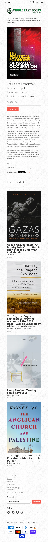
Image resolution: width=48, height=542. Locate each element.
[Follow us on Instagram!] (22, 513)
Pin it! (28, 172)
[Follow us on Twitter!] (13, 513)
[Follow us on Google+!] (18, 513)
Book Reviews (11, 484)
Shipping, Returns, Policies (15, 492)
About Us (10, 482)
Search (9, 479)
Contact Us (10, 490)
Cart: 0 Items (39, 2)
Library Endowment (13, 487)
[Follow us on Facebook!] (9, 513)
